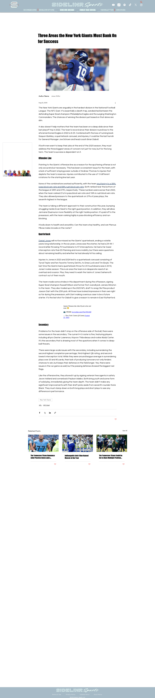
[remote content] (77, 311)
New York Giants (45, 400)
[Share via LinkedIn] (50, 413)
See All (125, 430)
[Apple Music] (118, 4)
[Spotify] (124, 4)
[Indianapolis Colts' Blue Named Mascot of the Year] (77, 443)
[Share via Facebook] (40, 413)
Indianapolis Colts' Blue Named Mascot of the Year (76, 456)
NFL (40, 405)
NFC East (46, 405)
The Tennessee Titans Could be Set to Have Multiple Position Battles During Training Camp (110, 456)
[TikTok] (130, 4)
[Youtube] (113, 4)
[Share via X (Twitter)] (45, 413)
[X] (135, 4)
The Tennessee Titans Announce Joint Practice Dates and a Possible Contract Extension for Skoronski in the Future (43, 456)
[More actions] (115, 103)
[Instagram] (141, 4)
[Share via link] (55, 413)
